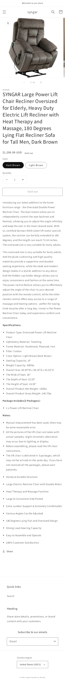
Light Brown (36, 165)
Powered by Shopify (38, 677)
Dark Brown (13, 165)
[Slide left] (24, 82)
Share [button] (10, 551)
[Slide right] (41, 82)
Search (11, 596)
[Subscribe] (54, 641)
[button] (4, 12)
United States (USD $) (30, 664)
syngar (27, 677)
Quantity (7, 172)
